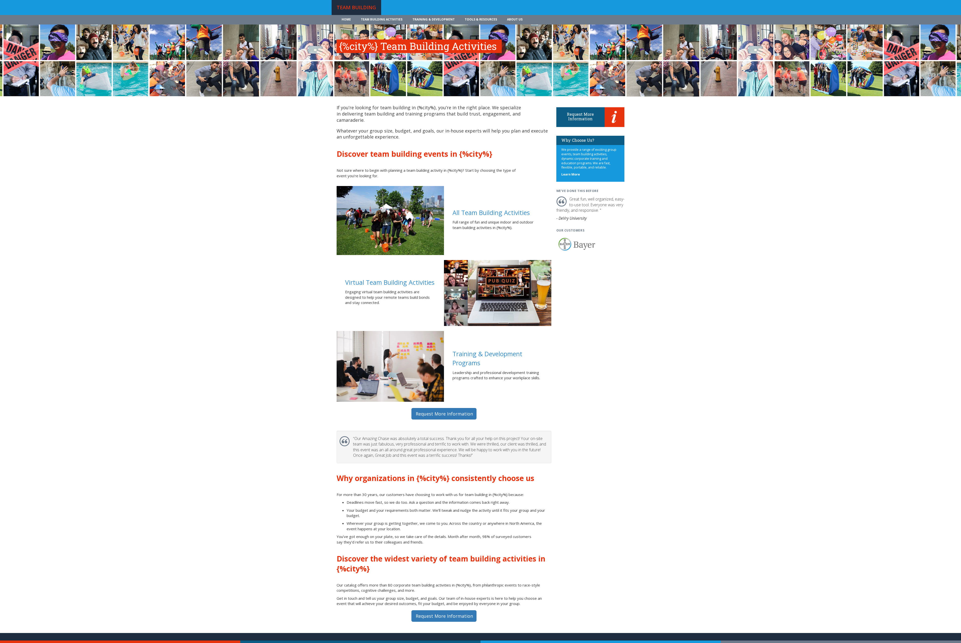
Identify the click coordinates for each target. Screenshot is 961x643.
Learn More (570, 174)
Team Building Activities (381, 19)
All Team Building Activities (491, 212)
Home (346, 19)
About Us (515, 19)
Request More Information (444, 414)
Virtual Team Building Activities (389, 282)
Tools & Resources (481, 19)
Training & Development (433, 19)
